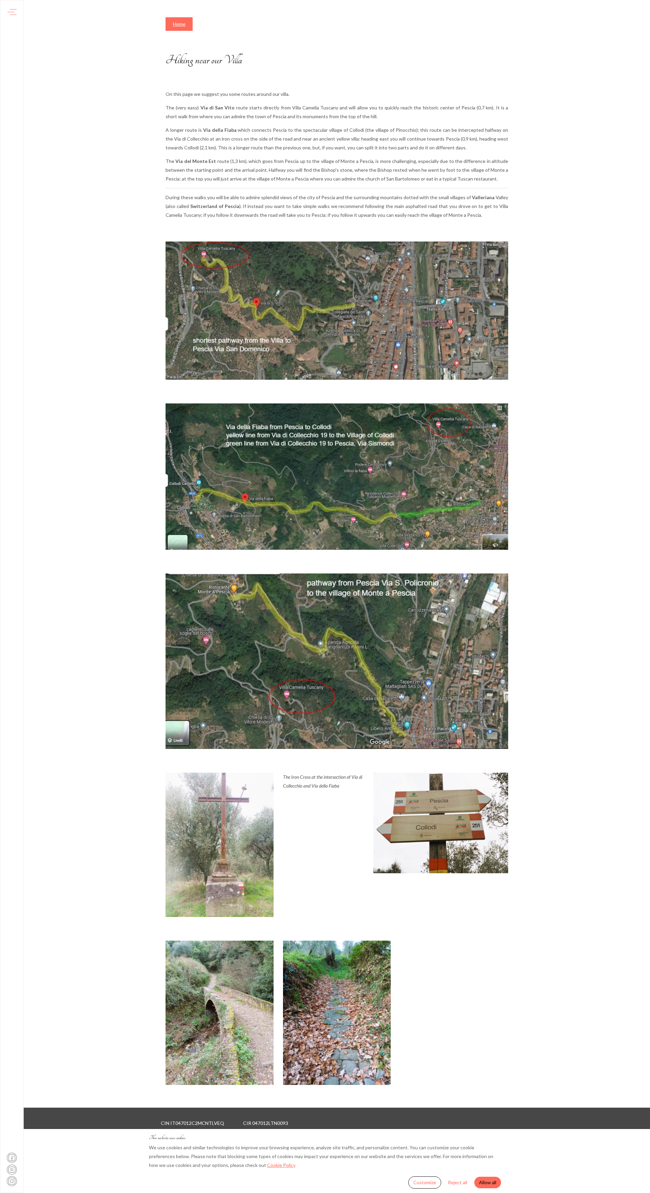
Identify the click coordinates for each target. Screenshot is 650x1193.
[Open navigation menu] (12, 12)
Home (179, 24)
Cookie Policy (281, 1165)
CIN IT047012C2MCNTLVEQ (192, 1123)
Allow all (487, 1182)
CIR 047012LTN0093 (265, 1123)
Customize (424, 1182)
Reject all (457, 1182)
